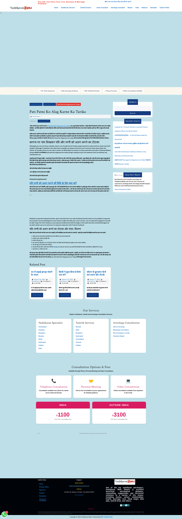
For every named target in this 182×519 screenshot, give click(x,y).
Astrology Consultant (118, 8)
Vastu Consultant (102, 8)
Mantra (130, 8)
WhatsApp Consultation (121, 330)
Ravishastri (36, 116)
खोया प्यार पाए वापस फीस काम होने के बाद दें (118, 2)
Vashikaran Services (68, 8)
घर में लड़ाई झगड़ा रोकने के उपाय (41, 273)
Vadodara (41, 330)
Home (56, 8)
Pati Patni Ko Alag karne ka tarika (59, 126)
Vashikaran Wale (36, 104)
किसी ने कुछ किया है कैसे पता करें (70, 273)
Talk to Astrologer (119, 327)
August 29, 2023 (39, 279)
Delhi (40, 348)
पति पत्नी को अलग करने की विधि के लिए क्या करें (53, 183)
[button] (69, 7)
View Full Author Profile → (123, 189)
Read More (38, 294)
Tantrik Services (85, 8)
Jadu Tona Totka (49, 104)
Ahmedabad (42, 327)
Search (132, 102)
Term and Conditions (42, 499)
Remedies (153, 8)
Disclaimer (42, 496)
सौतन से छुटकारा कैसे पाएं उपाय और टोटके (96, 273)
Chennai (78, 342)
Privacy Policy (44, 487)
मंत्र (56, 247)
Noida (40, 339)
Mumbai (41, 336)
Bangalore (41, 333)
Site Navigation (79, 495)
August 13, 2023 (67, 279)
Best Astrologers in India (121, 333)
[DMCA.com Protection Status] (124, 505)
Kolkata (41, 345)
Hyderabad (42, 342)
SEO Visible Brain (106, 517)
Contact (41, 493)
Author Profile (164, 8)
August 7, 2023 (95, 279)
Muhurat (144, 8)
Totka (137, 8)
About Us (42, 490)
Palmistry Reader (118, 336)
